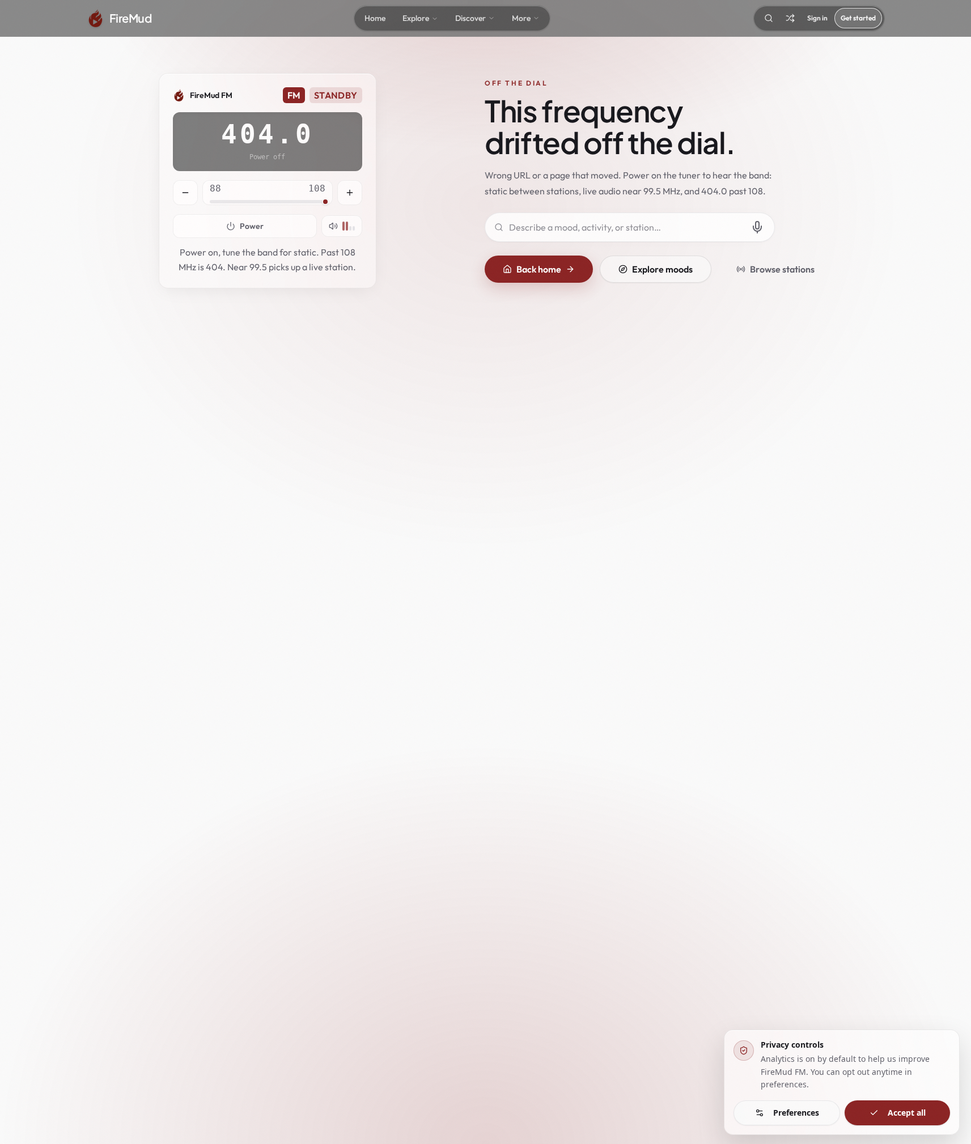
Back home (538, 269)
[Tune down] (185, 192)
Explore (415, 18)
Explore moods (662, 269)
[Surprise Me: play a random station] (790, 18)
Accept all (907, 1112)
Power (252, 226)
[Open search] (768, 18)
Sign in (817, 18)
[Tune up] (349, 192)
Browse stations (782, 269)
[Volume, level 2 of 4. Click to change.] (341, 226)
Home (374, 18)
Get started (858, 18)
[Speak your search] (757, 227)
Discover (470, 18)
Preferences (796, 1112)
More (521, 18)
